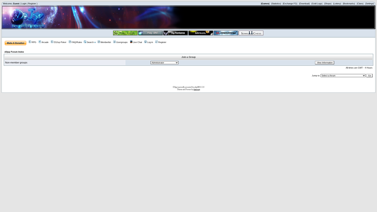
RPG (34, 42)
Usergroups (122, 42)
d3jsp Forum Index (14, 52)
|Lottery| (337, 3)
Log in (150, 42)
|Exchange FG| (290, 3)
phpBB (197, 87)
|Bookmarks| (349, 3)
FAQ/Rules (77, 42)
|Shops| (327, 3)
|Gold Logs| (316, 3)
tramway (197, 89)
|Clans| (360, 3)
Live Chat (137, 42)
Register (32, 3)
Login (23, 3)
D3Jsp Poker (60, 42)
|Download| (304, 3)
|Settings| (369, 3)
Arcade (45, 42)
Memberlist (106, 42)
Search (90, 42)
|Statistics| (276, 3)
